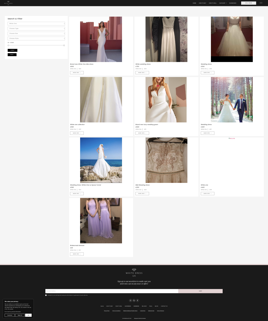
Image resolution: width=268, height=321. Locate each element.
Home (102, 306)
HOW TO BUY (202, 3)
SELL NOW (144, 306)
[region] (18, 308)
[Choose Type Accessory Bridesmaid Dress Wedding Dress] (36, 28)
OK (28, 315)
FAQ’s (150, 306)
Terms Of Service (160, 310)
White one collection (77, 124)
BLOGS (156, 306)
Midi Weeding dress (143, 185)
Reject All (20, 315)
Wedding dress (206, 64)
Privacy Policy (107, 310)
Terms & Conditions (116, 310)
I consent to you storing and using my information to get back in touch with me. (67, 295)
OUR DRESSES (128, 306)
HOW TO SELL (213, 3)
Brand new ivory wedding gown (147, 124)
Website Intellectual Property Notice (130, 310)
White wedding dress (143, 64)
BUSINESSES (232, 3)
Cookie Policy (142, 310)
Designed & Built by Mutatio (140, 318)
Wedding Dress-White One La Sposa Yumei (85, 185)
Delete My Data (151, 310)
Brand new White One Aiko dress (81, 64)
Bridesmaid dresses (77, 245)
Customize (9, 315)
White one (204, 185)
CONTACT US (164, 306)
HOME (194, 3)
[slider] (8, 45)
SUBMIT (200, 291)
